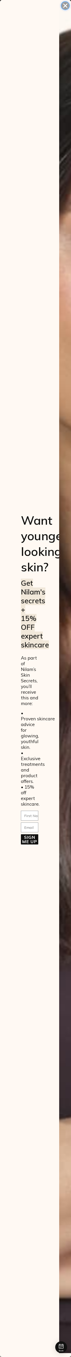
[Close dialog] (65, 6)
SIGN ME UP (29, 839)
